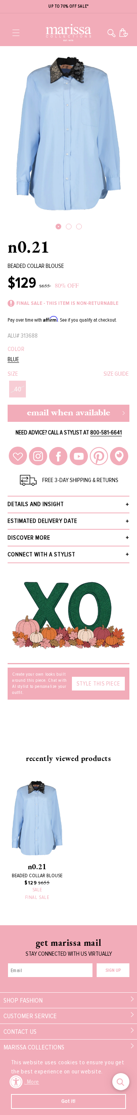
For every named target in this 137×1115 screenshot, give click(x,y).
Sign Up (113, 970)
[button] (16, 32)
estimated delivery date (42, 521)
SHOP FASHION (23, 1000)
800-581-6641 (106, 432)
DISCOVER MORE (29, 537)
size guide (116, 374)
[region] (68, 6)
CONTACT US (20, 1031)
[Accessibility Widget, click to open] (16, 1081)
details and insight (36, 504)
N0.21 (29, 246)
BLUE (13, 359)
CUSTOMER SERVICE (30, 1016)
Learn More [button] (25, 1082)
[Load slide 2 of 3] (69, 226)
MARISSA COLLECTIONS (33, 1047)
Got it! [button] (68, 1101)
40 (17, 389)
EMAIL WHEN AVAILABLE (68, 413)
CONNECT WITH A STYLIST (41, 554)
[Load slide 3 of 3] (79, 226)
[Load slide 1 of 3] (58, 226)
